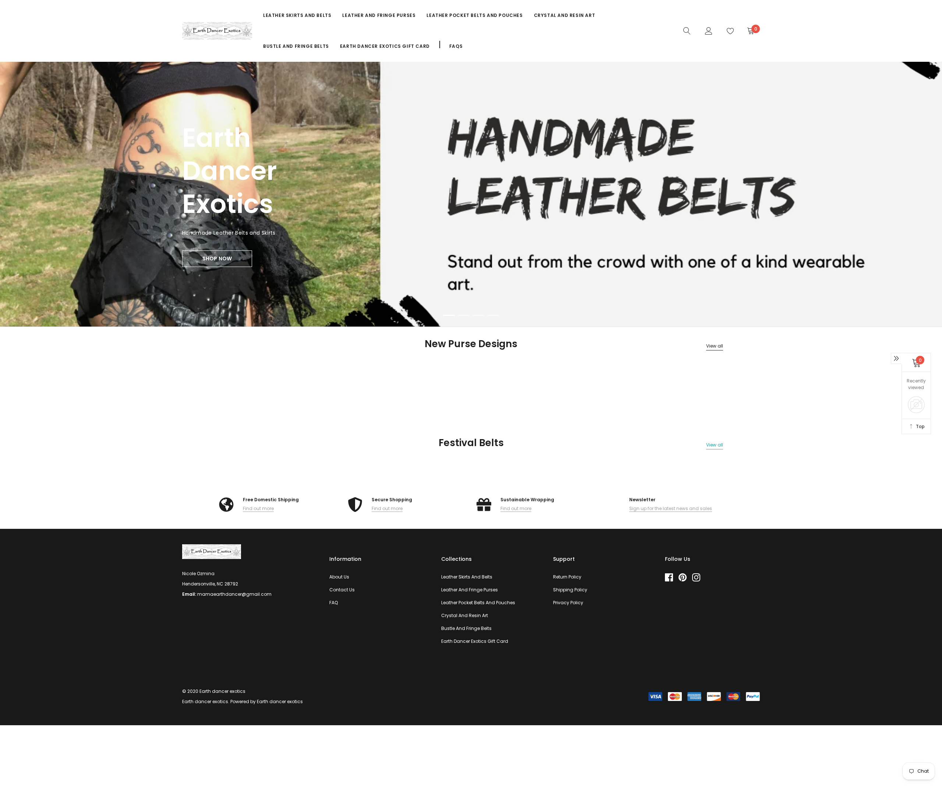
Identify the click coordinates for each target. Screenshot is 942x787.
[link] (687, 31)
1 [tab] (449, 315)
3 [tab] (478, 315)
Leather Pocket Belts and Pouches (474, 15)
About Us (339, 577)
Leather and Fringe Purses (378, 15)
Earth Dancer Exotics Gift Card (385, 46)
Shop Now (217, 258)
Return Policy (567, 577)
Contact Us (342, 590)
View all (714, 346)
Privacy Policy (568, 602)
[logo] (217, 31)
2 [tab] (464, 315)
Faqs (456, 46)
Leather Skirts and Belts (297, 15)
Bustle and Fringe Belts (296, 46)
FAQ (333, 602)
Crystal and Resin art (564, 15)
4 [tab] (493, 315)
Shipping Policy (570, 590)
